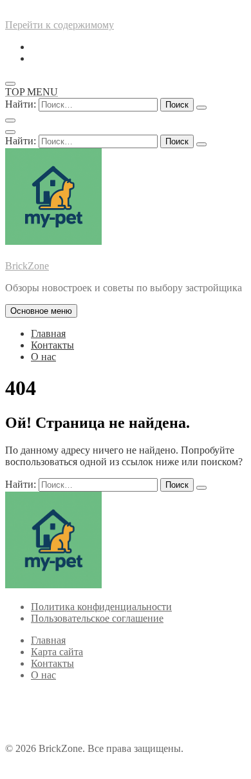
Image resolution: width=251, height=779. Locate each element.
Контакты (52, 345)
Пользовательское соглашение (97, 618)
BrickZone (27, 265)
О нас (43, 356)
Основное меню (41, 311)
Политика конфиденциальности (101, 606)
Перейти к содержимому (59, 24)
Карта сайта (57, 651)
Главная (48, 333)
